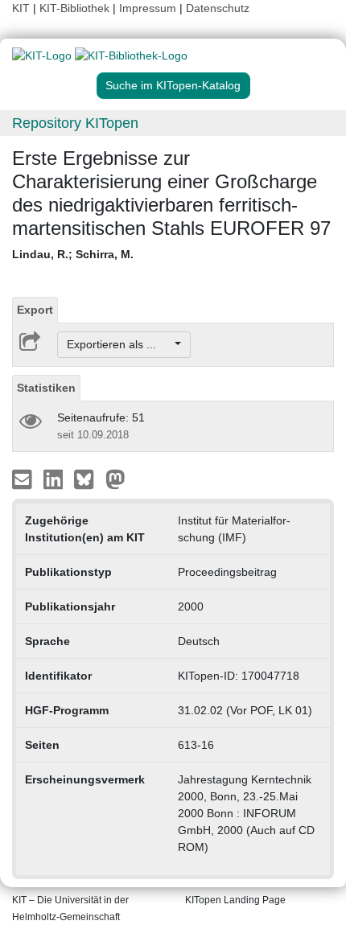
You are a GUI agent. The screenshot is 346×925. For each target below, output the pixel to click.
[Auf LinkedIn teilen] (55, 478)
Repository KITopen (75, 123)
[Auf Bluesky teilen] (88, 478)
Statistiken (46, 387)
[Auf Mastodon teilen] (115, 478)
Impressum (147, 8)
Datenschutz (217, 8)
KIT (21, 8)
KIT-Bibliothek (76, 8)
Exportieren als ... (119, 344)
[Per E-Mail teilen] (23, 478)
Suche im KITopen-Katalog (173, 85)
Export (35, 309)
